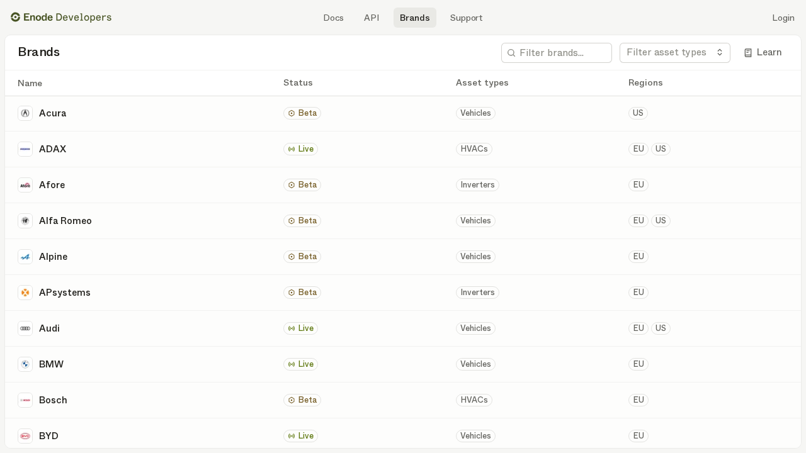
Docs (333, 17)
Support (467, 17)
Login (783, 17)
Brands (415, 17)
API (372, 17)
